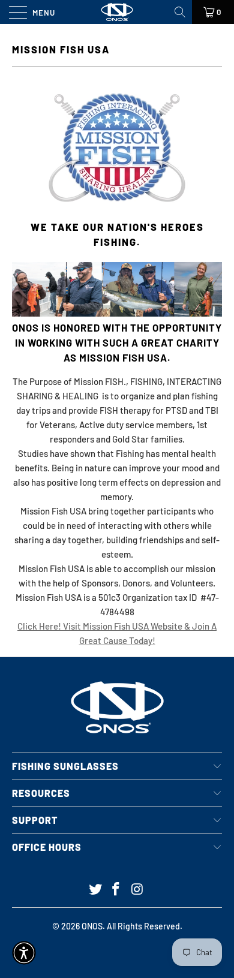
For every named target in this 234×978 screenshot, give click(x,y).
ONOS (92, 926)
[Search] (181, 12)
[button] (24, 953)
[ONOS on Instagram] (137, 889)
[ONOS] (117, 12)
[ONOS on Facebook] (116, 889)
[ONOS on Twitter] (95, 889)
